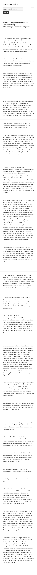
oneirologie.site (10, 4)
